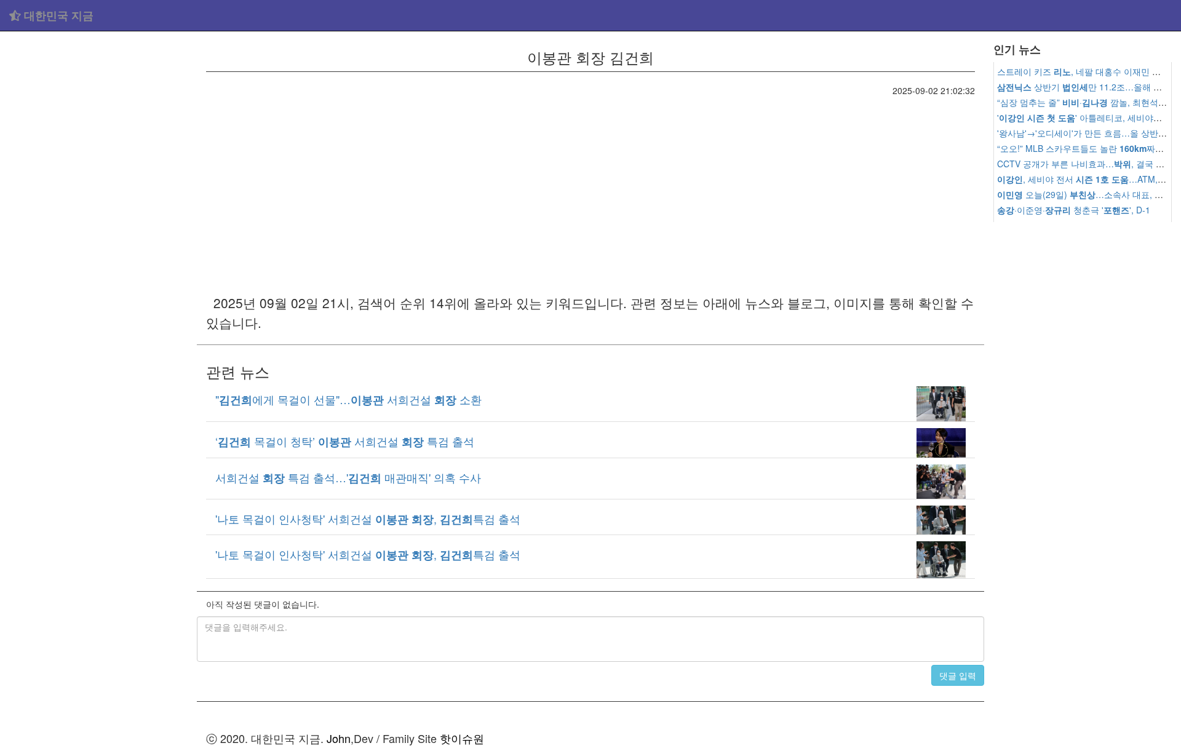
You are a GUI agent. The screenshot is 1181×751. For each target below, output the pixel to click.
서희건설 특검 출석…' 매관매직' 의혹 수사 (348, 477)
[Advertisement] (98, 221)
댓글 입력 (957, 675)
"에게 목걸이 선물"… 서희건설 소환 (348, 399)
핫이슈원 (462, 738)
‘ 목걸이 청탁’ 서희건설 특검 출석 (344, 441)
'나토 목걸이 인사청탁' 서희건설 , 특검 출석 (367, 518)
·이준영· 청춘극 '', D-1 (1073, 210)
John (339, 738)
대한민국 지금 (57, 15)
